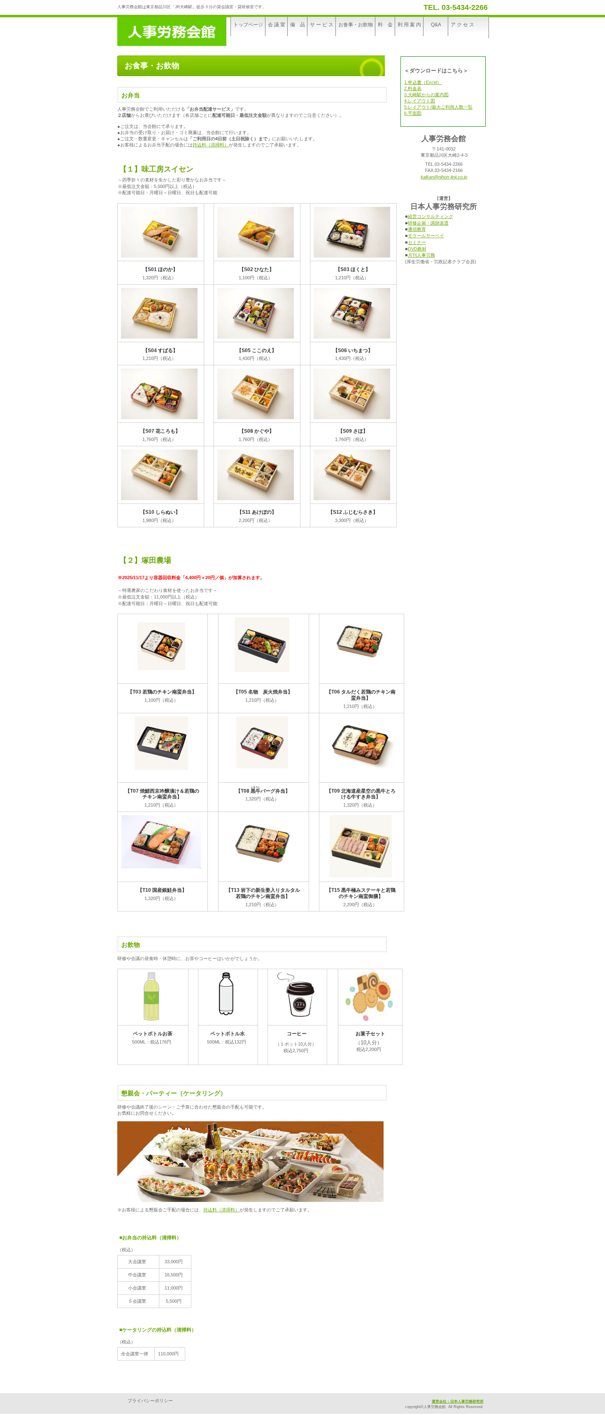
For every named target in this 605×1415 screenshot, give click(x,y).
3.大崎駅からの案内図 (426, 94)
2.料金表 (412, 88)
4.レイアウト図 (419, 100)
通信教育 (417, 229)
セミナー (417, 242)
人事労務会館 (179, 31)
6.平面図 (412, 113)
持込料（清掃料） (211, 144)
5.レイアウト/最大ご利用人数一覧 (438, 106)
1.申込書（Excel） (423, 82)
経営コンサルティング (430, 216)
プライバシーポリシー (150, 1400)
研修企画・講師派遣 (428, 222)
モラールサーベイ (426, 235)
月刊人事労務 (421, 255)
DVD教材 (417, 248)
